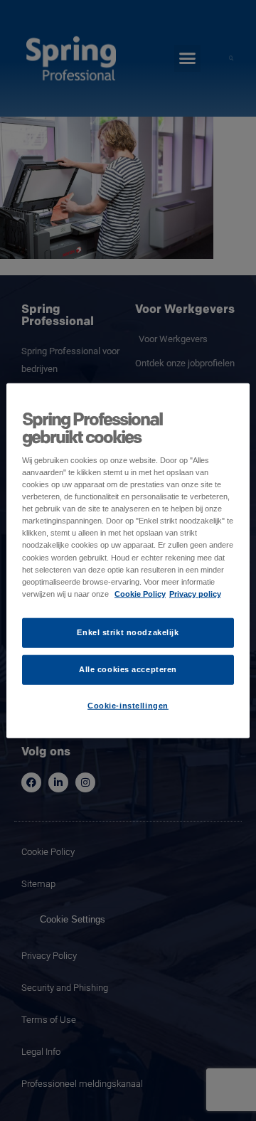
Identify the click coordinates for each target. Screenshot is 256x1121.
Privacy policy (195, 593)
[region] (128, 560)
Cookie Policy (140, 593)
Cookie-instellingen (128, 705)
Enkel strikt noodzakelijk (127, 631)
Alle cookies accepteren (128, 668)
